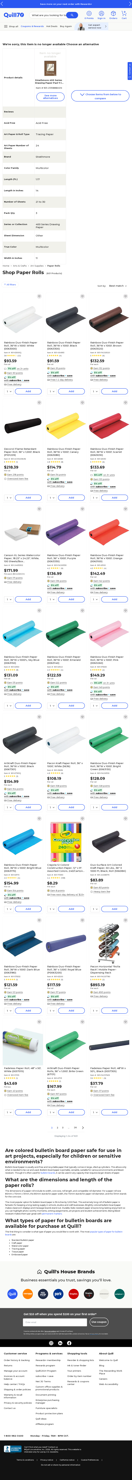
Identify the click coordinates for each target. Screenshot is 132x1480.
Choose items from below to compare (103, 96)
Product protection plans (49, 1413)
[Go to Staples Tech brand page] (89, 1294)
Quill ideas (41, 1418)
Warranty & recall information (13, 1396)
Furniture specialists (46, 1408)
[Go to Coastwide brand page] (27, 1294)
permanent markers (52, 1214)
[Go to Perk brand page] (58, 1294)
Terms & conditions (25, 1460)
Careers (103, 1379)
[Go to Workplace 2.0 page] (119, 1294)
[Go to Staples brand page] (73, 1294)
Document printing (46, 1394)
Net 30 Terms (43, 1381)
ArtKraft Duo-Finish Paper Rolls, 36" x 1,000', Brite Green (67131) (65, 1071)
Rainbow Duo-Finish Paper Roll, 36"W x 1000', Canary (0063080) (63, 451)
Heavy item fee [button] (102, 891)
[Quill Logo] (14, 14)
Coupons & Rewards (32, 26)
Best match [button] (116, 285)
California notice (67, 1460)
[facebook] (69, 1343)
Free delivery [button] (14, 384)
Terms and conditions (50, 1331)
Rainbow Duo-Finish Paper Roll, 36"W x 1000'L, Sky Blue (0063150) (21, 659)
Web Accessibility (108, 1384)
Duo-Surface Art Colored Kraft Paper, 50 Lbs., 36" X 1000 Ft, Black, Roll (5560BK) (108, 867)
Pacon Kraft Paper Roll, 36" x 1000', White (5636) (65, 765)
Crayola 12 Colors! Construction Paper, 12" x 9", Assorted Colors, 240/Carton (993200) (65, 867)
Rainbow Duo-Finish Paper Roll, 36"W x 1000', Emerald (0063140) (64, 659)
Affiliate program (45, 1424)
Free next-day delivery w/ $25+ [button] (67, 894)
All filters (11, 284)
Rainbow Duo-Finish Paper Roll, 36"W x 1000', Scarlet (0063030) (107, 451)
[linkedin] (60, 1343)
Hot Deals (51, 26)
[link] (39, 296)
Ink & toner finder (76, 1365)
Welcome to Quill (108, 1360)
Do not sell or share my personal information (60, 1465)
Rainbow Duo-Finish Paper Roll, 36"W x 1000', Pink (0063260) (107, 659)
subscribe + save (44, 1376)
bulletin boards (48, 1173)
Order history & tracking (17, 1360)
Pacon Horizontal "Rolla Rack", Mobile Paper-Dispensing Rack (105, 969)
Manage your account (15, 1370)
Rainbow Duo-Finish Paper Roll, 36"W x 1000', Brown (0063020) (107, 345)
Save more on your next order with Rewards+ (66, 4)
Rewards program (45, 1365)
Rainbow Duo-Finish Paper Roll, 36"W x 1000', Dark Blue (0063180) (22, 969)
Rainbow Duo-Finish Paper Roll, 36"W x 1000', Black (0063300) (63, 345)
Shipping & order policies (17, 1389)
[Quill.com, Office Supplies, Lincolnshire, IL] (13, 1450)
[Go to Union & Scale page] (104, 1294)
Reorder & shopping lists (80, 1360)
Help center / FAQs (14, 1384)
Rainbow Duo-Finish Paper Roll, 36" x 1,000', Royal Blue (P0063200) (64, 969)
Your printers (74, 1370)
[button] (130, 4)
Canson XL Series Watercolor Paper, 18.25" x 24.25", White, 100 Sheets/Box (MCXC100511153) (22, 558)
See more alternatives (50, 97)
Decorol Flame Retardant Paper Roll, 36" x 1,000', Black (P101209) (22, 451)
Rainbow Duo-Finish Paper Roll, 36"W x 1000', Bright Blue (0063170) (22, 867)
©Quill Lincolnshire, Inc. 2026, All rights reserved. (45, 1449)
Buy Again (66, 26)
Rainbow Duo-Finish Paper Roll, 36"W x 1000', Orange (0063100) (107, 558)
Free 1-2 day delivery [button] (61, 379)
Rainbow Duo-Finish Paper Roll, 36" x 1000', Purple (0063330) (63, 558)
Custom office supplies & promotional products (49, 1388)
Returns (8, 1365)
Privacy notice (46, 1460)
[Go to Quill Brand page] (12, 1294)
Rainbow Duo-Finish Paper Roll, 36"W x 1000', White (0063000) (20, 345)
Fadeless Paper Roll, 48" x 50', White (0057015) (22, 1070)
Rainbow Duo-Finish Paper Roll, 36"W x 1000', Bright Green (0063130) (107, 766)
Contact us (10, 1408)
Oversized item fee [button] (17, 478)
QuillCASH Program (46, 1370)
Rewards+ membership (48, 1360)
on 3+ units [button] (22, 368)
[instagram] (51, 1343)
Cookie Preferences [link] (90, 1460)
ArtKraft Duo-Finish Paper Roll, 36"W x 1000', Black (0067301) (20, 766)
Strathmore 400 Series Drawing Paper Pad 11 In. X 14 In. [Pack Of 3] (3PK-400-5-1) (49, 84)
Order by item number (79, 1376)
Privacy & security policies (18, 1403)
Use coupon (99, 1322)
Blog (101, 1365)
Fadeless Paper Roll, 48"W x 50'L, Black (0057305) (108, 1070)
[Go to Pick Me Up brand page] (43, 1294)
